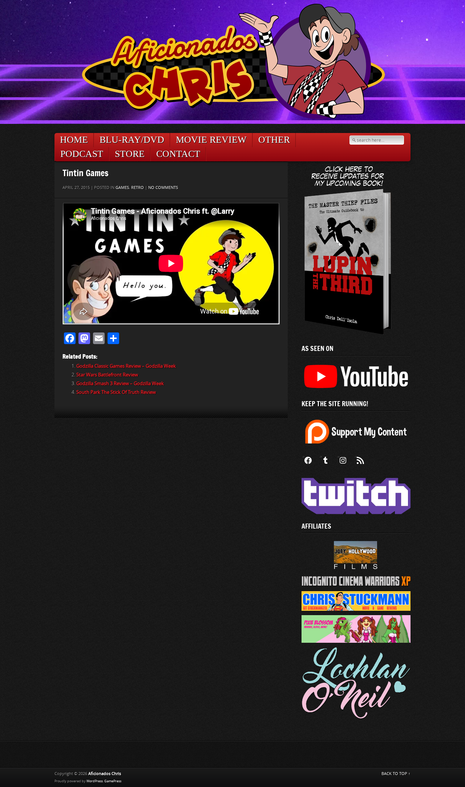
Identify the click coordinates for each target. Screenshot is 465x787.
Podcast (81, 154)
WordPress (94, 781)
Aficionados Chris (104, 773)
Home (74, 139)
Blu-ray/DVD (132, 139)
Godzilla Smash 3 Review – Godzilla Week (120, 383)
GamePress (112, 781)
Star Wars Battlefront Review (107, 375)
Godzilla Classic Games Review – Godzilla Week (126, 366)
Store (130, 154)
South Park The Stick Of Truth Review (116, 392)
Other (274, 139)
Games (122, 187)
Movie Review (211, 139)
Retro (137, 187)
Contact (178, 154)
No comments (163, 187)
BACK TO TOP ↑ (396, 773)
